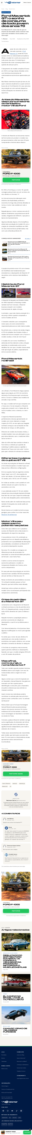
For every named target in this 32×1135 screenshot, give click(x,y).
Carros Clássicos (6, 783)
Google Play (4, 1123)
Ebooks (3, 1058)
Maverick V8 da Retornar (9, 515)
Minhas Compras (27, 2)
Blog (7, 9)
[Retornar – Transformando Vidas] (13, 2)
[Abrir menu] (2, 2)
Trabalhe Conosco (21, 1071)
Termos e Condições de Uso (7, 1089)
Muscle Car (4, 786)
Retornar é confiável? (22, 1061)
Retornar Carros (16, 800)
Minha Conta (4, 1068)
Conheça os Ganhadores (23, 1064)
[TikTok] (16, 1111)
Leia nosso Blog (20, 1055)
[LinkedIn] (21, 1111)
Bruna (10, 827)
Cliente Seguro (4, 1086)
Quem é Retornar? (21, 1058)
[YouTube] (12, 1111)
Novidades (3, 1055)
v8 (10, 786)
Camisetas (3, 1061)
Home (2, 9)
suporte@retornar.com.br (23, 1078)
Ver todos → (28, 238)
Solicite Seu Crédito (21, 1068)
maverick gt (22, 783)
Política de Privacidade (6, 1092)
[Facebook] (3, 1111)
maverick (15, 783)
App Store (10, 1123)
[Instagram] (8, 1111)
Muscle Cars (12, 9)
